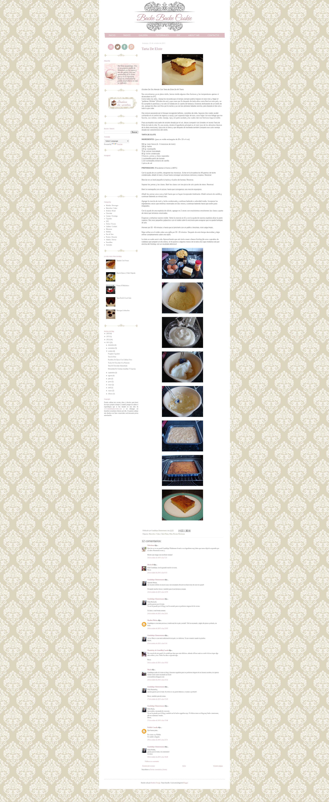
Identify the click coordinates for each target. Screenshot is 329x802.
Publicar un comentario (152, 761)
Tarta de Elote (112, 357)
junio (110, 382)
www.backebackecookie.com (113, 409)
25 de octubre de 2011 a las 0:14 (157, 643)
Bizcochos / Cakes (154, 534)
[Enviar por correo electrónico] (179, 530)
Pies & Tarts (109, 234)
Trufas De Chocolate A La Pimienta (118, 363)
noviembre (111, 348)
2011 (108, 342)
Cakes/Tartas (165, 534)
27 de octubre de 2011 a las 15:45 (157, 699)
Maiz (170, 534)
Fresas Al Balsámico (123, 285)
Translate (119, 144)
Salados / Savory (111, 240)
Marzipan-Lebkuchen (123, 310)
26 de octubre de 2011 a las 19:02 (157, 663)
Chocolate (109, 213)
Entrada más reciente (148, 766)
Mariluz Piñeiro (152, 620)
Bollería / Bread (111, 211)
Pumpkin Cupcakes (114, 354)
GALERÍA (143, 35)
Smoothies (109, 242)
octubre (110, 351)
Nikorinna (151, 545)
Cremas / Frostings (112, 216)
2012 (108, 339)
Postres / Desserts (111, 237)
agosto (110, 375)
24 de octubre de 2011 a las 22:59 (157, 592)
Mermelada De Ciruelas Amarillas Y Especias (122, 369)
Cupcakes (109, 219)
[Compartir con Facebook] (187, 530)
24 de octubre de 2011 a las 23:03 (157, 628)
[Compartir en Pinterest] (189, 530)
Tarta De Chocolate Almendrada (117, 366)
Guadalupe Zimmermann (155, 580)
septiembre (111, 373)
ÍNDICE (127, 35)
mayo (110, 385)
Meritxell (150, 565)
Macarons (109, 229)
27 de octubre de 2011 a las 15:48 (157, 720)
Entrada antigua (218, 766)
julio (109, 379)
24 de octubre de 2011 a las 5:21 (157, 558)
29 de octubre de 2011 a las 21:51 (157, 740)
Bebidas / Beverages (112, 205)
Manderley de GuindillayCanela (157, 650)
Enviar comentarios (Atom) (158, 769)
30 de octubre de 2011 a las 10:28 (157, 757)
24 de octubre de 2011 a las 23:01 (157, 613)
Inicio (184, 766)
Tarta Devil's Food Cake (124, 298)
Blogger (185, 783)
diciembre (111, 345)
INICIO (112, 35)
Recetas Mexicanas (179, 534)
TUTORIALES (162, 35)
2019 (108, 333)
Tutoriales (109, 245)
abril (109, 388)
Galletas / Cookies (111, 226)
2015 (108, 336)
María (149, 670)
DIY (178, 35)
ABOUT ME (194, 35)
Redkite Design (155, 783)
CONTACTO (213, 35)
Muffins (108, 232)
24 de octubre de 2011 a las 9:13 (157, 573)
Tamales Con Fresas (123, 260)
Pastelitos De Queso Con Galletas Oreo (120, 360)
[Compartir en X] (184, 530)
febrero (110, 394)
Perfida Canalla (152, 727)
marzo (110, 391)
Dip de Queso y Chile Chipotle (126, 273)
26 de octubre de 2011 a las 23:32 (157, 680)
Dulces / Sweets (111, 224)
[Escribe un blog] (182, 530)
